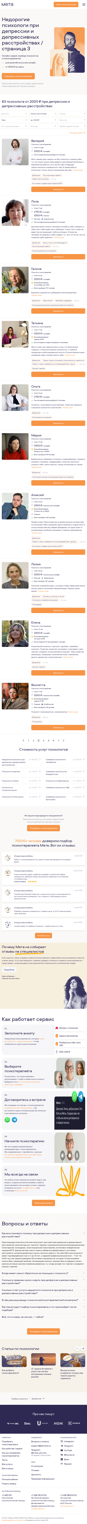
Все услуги (7, 1464)
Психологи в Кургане (11, 771)
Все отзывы (7, 1468)
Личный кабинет (10, 1479)
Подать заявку (9, 1483)
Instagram (69, 1441)
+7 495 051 (7, 1495)
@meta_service (21, 1190)
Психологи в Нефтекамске (57, 780)
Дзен (66, 1459)
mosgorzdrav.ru (38, 1508)
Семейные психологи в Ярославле (56, 798)
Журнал (68, 1463)
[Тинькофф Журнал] (13, 1423)
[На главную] (7, 4)
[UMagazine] (42, 1423)
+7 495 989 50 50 (68, 1495)
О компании (37, 1466)
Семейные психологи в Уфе (57, 787)
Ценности (36, 1474)
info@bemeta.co (29, 1187)
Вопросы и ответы (40, 1441)
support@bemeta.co (41, 1445)
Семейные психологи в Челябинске (56, 760)
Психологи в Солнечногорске (9, 788)
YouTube (68, 1450)
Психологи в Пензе (10, 780)
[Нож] (58, 1423)
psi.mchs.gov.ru (67, 1506)
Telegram (68, 1445)
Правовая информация (42, 1478)
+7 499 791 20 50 (39, 1495)
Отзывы (35, 1470)
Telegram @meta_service (38, 1451)
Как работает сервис (12, 1448)
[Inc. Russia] (27, 1423)
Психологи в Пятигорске (12, 796)
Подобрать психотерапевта (10, 1443)
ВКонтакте (69, 1454)
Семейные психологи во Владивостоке (56, 772)
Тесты (5, 1459)
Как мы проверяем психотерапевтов (11, 1454)
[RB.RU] (74, 1423)
